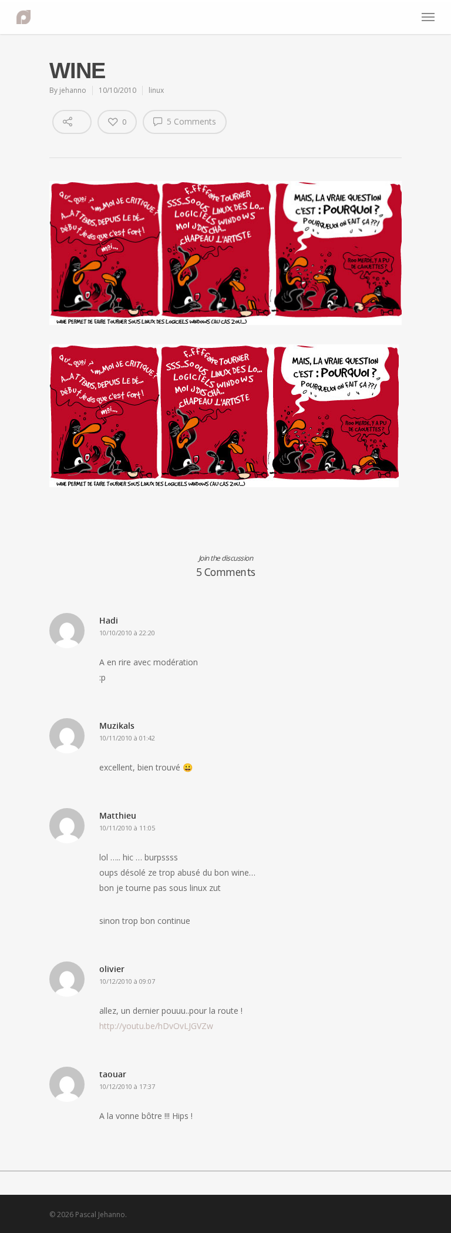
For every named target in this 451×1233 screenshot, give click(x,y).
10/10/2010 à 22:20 (127, 632)
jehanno (72, 90)
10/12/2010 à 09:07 (127, 981)
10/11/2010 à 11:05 (127, 827)
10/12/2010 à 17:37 (127, 1086)
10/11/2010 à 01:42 (127, 737)
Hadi (108, 620)
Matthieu (117, 815)
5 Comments (190, 121)
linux (156, 90)
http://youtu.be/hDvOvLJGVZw (156, 1025)
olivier (111, 968)
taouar (112, 1074)
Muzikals (116, 725)
